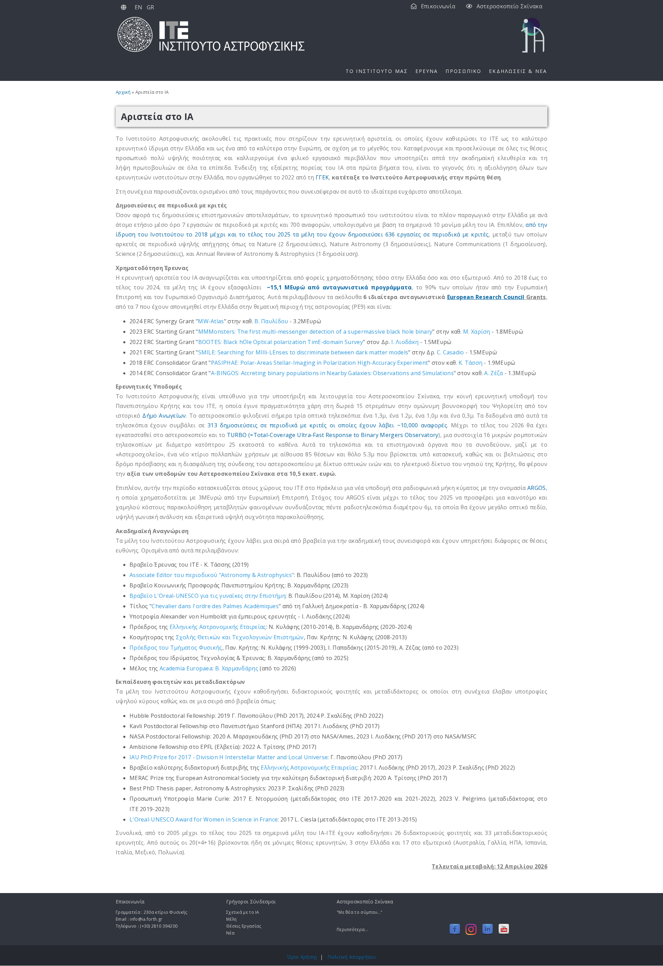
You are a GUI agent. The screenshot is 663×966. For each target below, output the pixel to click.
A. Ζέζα (493, 373)
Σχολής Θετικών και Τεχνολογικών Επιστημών (240, 637)
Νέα (230, 933)
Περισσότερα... (352, 929)
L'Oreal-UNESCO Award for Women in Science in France (203, 819)
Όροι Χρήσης (302, 957)
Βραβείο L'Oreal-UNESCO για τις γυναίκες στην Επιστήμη (207, 596)
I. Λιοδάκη (405, 342)
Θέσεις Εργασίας (243, 926)
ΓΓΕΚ (322, 177)
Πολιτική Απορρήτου (351, 957)
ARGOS (536, 488)
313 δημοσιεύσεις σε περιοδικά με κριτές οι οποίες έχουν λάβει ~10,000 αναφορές (327, 425)
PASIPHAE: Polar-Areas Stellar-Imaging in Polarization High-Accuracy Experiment (319, 362)
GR (150, 7)
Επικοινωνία (438, 6)
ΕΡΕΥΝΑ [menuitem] (426, 71)
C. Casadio (450, 352)
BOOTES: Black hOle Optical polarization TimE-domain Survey (280, 342)
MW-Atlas (211, 321)
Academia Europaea (186, 668)
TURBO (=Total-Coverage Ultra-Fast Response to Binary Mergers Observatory (333, 435)
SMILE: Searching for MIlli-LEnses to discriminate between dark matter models (303, 352)
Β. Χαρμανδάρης (236, 668)
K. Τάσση (470, 362)
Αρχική (123, 92)
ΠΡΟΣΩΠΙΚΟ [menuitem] (463, 71)
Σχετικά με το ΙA (242, 912)
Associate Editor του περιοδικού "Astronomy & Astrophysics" (211, 575)
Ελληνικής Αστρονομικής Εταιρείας (218, 627)
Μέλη (231, 919)
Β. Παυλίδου (271, 321)
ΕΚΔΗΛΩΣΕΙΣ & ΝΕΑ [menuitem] (518, 71)
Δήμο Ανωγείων (164, 415)
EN (139, 7)
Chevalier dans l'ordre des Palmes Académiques (215, 606)
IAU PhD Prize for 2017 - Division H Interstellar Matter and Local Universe (228, 757)
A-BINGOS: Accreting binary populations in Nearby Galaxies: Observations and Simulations (332, 373)
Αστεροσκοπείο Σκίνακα (509, 6)
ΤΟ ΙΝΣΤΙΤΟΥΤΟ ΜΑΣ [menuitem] (377, 71)
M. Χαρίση (476, 331)
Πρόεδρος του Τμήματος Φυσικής (175, 647)
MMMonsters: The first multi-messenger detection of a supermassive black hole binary (315, 331)
